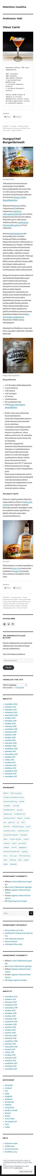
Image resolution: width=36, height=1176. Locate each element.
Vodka (7, 1127)
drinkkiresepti (7, 128)
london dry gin (15, 839)
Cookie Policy (18, 1168)
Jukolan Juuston (16, 234)
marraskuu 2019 (11, 715)
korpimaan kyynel (11, 835)
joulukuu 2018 (10, 735)
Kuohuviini (9, 1102)
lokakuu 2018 (10, 737)
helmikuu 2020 (11, 712)
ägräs (6, 864)
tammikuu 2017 (11, 776)
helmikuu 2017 (10, 774)
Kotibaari (8, 1099)
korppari (23, 835)
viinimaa (12, 860)
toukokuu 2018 (11, 743)
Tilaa (8, 668)
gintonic (11, 822)
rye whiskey (23, 128)
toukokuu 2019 (10, 726)
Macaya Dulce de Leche (14, 930)
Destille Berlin (9, 810)
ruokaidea (24, 605)
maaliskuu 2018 (11, 749)
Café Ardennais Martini (14, 939)
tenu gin (13, 856)
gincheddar (27, 599)
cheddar (7, 806)
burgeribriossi (7, 599)
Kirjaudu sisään (11, 1143)
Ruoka (7, 1116)
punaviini (22, 843)
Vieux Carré (11, 27)
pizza (14, 843)
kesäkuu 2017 (10, 762)
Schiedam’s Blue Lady (13, 944)
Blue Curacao (16, 793)
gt (18, 822)
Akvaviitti (9, 1085)
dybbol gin (8, 814)
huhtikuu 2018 (10, 746)
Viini (7, 1124)
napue (26, 839)
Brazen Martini (11, 941)
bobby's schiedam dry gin (14, 797)
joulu (28, 826)
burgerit (15, 599)
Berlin (6, 793)
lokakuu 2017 (10, 757)
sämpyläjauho (7, 608)
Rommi (8, 1113)
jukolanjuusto (11, 603)
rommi (14, 847)
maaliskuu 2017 (11, 771)
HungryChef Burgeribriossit (14, 140)
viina (5, 860)
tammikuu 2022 (11, 704)
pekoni (12, 605)
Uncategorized (16, 597)
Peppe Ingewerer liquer (17, 901)
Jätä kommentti (16, 130)
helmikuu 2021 (11, 710)
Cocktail (13, 126)
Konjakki (8, 1096)
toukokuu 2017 (10, 765)
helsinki (7, 826)
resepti (17, 605)
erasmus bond (9, 818)
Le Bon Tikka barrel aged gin (20, 887)
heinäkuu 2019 (10, 721)
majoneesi (6, 605)
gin (5, 822)
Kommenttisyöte (11, 1149)
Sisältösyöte (10, 1146)
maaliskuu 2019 (11, 729)
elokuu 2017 (9, 760)
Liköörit (8, 1105)
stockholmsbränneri (12, 852)
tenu (6, 856)
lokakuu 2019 (10, 718)
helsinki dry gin (18, 826)
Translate (20, 688)
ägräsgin (13, 864)
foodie (20, 599)
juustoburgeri (20, 603)
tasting (24, 852)
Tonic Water (10, 1119)
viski (8, 130)
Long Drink (9, 1108)
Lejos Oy (16, 568)
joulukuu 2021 (10, 707)
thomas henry (24, 856)
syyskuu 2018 (10, 740)
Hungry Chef (17, 571)
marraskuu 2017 (11, 754)
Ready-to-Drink (11, 1110)
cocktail (20, 126)
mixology (15, 128)
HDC (23, 822)
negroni (7, 843)
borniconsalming (10, 801)
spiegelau (23, 847)
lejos (26, 603)
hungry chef (6, 601)
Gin (6, 1091)
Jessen (17, 206)
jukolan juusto (9, 831)
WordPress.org (11, 1152)
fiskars (19, 818)
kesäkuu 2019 (10, 724)
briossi (25, 597)
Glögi (7, 1094)
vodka (26, 860)
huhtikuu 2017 (10, 768)
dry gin (20, 810)
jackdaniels (22, 601)
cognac (25, 126)
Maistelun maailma (14, 7)
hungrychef (14, 601)
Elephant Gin (19, 814)
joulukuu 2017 (10, 751)
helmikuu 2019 (11, 732)
